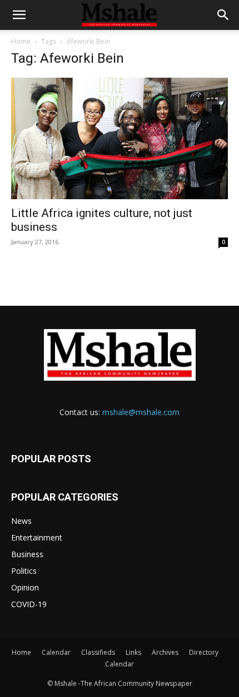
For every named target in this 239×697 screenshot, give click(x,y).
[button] (19, 15)
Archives (165, 652)
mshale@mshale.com (141, 412)
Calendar (56, 652)
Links (133, 652)
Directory (203, 652)
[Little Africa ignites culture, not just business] (119, 138)
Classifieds (98, 652)
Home (21, 41)
